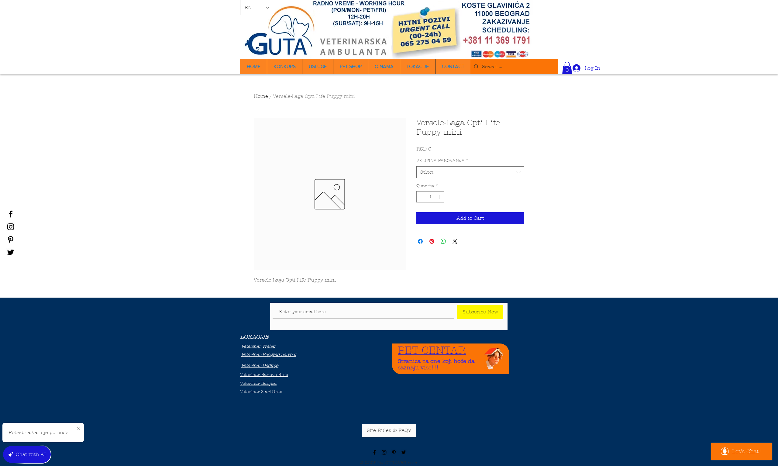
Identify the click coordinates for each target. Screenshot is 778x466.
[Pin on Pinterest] (431, 241)
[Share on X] (455, 241)
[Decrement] (421, 197)
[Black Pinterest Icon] (10, 239)
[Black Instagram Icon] (10, 226)
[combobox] (470, 172)
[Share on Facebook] (420, 241)
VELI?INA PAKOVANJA (442, 160)
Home (261, 96)
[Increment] (439, 197)
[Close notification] (78, 428)
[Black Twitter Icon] (10, 252)
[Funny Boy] (494, 357)
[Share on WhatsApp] (443, 241)
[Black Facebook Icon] (10, 214)
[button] (567, 68)
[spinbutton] (430, 197)
